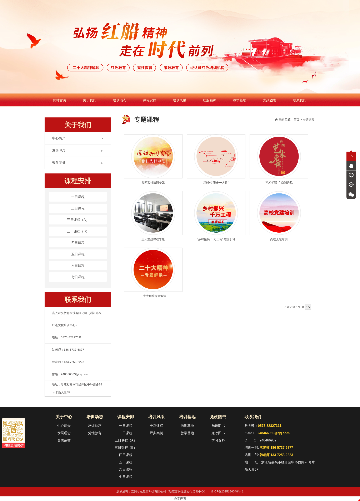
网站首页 (59, 100)
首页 (296, 119)
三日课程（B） (78, 231)
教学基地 (239, 100)
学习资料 (218, 440)
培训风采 (179, 100)
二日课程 (78, 208)
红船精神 (209, 100)
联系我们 (299, 100)
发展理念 (58, 150)
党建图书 (218, 425)
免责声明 (180, 498)
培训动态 (119, 100)
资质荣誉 (58, 163)
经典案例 (156, 433)
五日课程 (78, 254)
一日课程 (78, 197)
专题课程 (156, 425)
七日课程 (78, 277)
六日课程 (78, 265)
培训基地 (187, 416)
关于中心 (64, 416)
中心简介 (58, 138)
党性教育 (94, 433)
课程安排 (149, 100)
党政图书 (269, 100)
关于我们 (89, 100)
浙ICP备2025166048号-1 (227, 491)
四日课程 (78, 242)
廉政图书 (218, 433)
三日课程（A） (78, 220)
